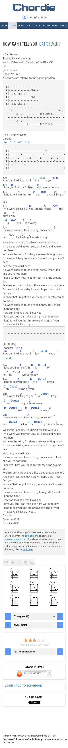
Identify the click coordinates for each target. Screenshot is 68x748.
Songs (13, 26)
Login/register (38, 17)
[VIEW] (6, 562)
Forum (63, 26)
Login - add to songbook (23, 685)
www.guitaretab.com (15, 539)
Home (4, 26)
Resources (52, 26)
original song (32, 535)
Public (30, 26)
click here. (27, 549)
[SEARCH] (32, 562)
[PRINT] (25, 562)
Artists (21, 26)
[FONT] (12, 562)
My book (40, 26)
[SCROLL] (19, 562)
